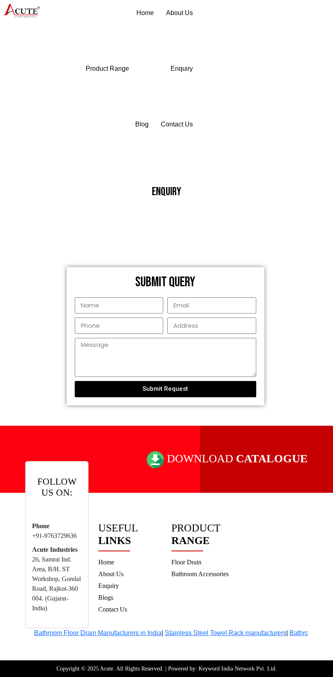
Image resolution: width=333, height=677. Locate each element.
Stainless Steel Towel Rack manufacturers (220, 632)
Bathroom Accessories (200, 573)
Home (145, 12)
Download (236, 458)
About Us (179, 12)
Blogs (105, 597)
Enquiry (182, 68)
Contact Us (177, 124)
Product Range (107, 68)
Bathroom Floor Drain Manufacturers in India (92, 632)
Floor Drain (186, 562)
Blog (142, 124)
